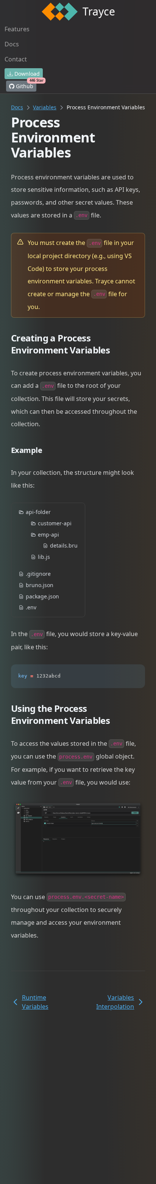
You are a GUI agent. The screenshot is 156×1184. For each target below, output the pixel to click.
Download (26, 73)
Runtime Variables (35, 1002)
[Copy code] (134, 675)
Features (17, 29)
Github (25, 85)
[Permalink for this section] (118, 350)
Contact (16, 59)
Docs (12, 44)
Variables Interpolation (115, 1002)
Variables (44, 107)
